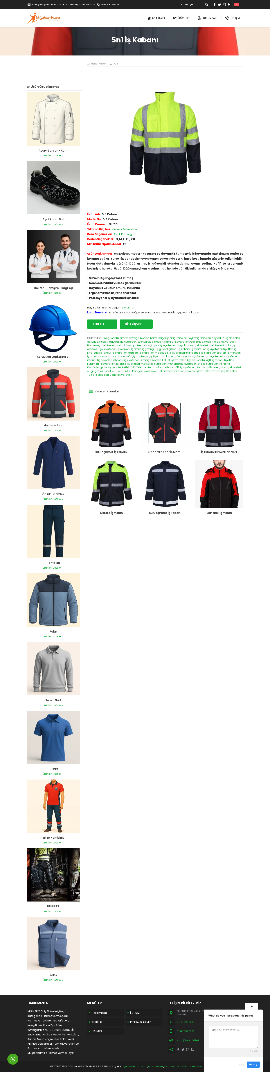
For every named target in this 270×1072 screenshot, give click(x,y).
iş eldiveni (124, 349)
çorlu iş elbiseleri (97, 342)
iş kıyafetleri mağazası (153, 353)
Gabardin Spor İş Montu (165, 452)
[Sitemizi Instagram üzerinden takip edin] (224, 4)
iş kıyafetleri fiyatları (220, 349)
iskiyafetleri (231, 356)
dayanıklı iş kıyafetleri (122, 342)
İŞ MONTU (127, 307)
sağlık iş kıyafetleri (183, 367)
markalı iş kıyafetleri (153, 364)
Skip (241, 1064)
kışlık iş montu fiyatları (220, 360)
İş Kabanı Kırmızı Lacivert (219, 452)
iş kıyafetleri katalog (125, 353)
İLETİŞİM (235, 18)
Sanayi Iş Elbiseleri (208, 367)
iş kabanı (184, 349)
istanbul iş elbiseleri (99, 360)
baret (153, 338)
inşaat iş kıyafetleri (163, 345)
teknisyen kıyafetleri (171, 371)
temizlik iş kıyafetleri (198, 371)
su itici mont (120, 371)
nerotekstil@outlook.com (80, 4)
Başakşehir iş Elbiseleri (173, 338)
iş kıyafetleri (198, 349)
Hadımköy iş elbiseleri (101, 345)
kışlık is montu (196, 360)
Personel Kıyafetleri (176, 1066)
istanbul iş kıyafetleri (126, 360)
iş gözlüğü (148, 349)
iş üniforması (182, 356)
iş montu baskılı (110, 356)
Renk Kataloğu (124, 234)
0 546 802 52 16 (110, 4)
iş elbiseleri (201, 345)
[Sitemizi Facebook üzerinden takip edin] (214, 4)
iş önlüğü (126, 356)
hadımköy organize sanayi (133, 345)
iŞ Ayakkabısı (185, 345)
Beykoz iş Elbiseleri (199, 338)
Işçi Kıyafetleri (214, 356)
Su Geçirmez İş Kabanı (111, 452)
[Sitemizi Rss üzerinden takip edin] (229, 4)
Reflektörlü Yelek (132, 367)
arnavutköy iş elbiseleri (134, 338)
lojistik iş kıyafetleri (128, 364)
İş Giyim (136, 349)
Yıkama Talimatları (124, 229)
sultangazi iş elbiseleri (143, 371)
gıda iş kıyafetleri (225, 342)
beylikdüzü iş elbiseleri (226, 338)
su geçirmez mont (99, 371)
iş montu (93, 356)
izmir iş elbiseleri (151, 360)
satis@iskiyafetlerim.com (47, 4)
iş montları (234, 353)
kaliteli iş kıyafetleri (174, 360)
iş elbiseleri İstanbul (135, 1066)
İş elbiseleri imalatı (220, 345)
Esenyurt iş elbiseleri (150, 342)
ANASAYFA (158, 18)
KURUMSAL (209, 18)
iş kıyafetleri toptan (213, 353)
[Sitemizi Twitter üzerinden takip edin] (219, 4)
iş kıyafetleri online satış (185, 353)
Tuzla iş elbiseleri (98, 375)
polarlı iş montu (111, 367)
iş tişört (155, 356)
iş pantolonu (141, 356)
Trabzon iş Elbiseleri (224, 371)
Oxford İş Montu (111, 513)
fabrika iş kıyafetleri (176, 342)
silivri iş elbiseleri (230, 367)
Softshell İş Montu (219, 513)
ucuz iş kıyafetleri (121, 375)
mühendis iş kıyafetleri (182, 364)
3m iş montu (110, 338)
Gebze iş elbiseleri (201, 342)
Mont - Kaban (98, 63)
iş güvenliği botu (166, 349)
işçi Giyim (198, 356)
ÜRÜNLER (183, 18)
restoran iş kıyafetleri (157, 367)
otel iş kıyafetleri (208, 364)
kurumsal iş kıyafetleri (101, 364)
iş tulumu (167, 356)
